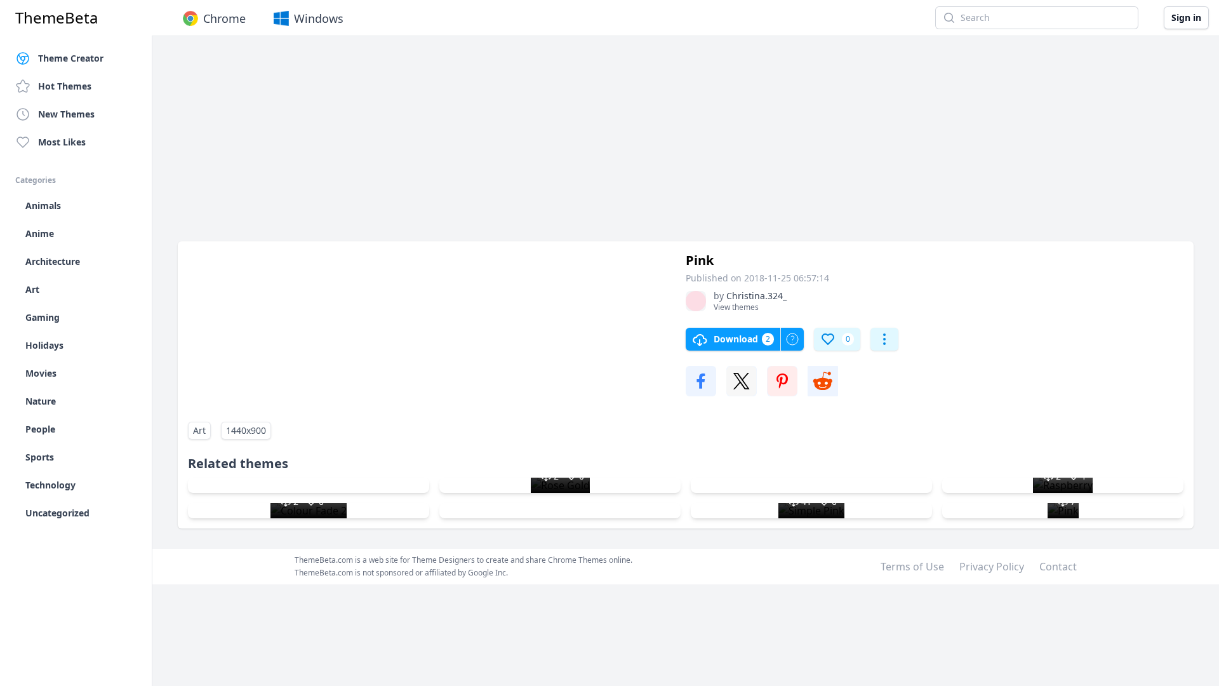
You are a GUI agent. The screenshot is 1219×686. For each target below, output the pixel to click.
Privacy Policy (991, 567)
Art (199, 430)
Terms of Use (912, 567)
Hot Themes (64, 86)
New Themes (66, 114)
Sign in (1186, 17)
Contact (1058, 567)
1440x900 (246, 430)
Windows (318, 18)
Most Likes (62, 142)
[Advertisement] (559, 145)
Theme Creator (70, 58)
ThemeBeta (56, 18)
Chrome (224, 18)
